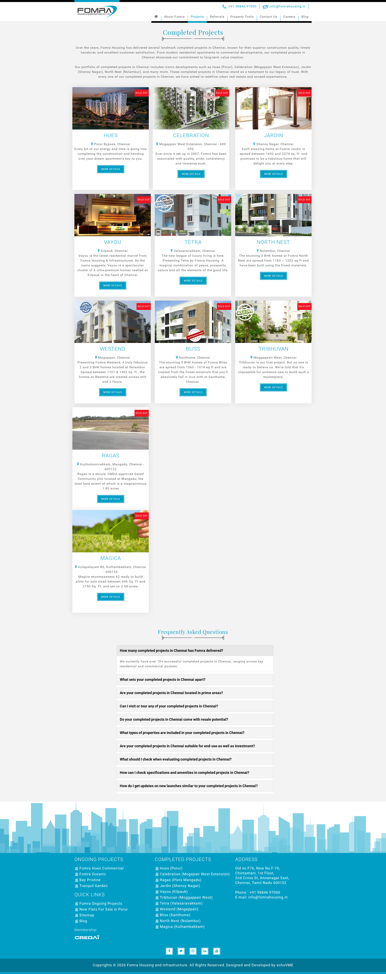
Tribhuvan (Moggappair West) (186, 897)
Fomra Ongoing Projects (100, 903)
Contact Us (268, 17)
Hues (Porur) (171, 868)
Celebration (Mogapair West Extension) (195, 874)
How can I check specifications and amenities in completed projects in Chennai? (184, 772)
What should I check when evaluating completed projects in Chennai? (176, 759)
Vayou (112, 242)
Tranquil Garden (93, 886)
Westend (112, 349)
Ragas (110, 455)
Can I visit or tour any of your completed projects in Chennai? (169, 706)
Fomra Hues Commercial (101, 868)
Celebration (191, 135)
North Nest (273, 242)
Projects (197, 17)
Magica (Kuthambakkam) (182, 926)
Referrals (217, 17)
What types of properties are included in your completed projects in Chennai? (182, 733)
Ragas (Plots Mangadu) (180, 880)
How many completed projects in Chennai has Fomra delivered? (171, 650)
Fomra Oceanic (92, 874)
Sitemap (86, 915)
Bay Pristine (90, 880)
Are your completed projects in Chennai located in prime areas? (171, 693)
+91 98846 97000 (242, 6)
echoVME (285, 965)
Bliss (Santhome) (175, 915)
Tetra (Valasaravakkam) (181, 903)
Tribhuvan (273, 349)
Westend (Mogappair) (179, 909)
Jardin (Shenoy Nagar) (180, 886)
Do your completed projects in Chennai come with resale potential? (174, 719)
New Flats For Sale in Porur (103, 909)
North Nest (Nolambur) (180, 921)
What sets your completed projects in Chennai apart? (162, 679)
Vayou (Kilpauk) (174, 891)
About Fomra (174, 17)
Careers (289, 17)
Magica (110, 558)
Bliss (193, 349)
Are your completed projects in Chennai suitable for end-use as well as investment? (187, 746)
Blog (305, 17)
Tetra (193, 242)
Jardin (273, 135)
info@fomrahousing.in (288, 6)
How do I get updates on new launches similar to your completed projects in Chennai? (189, 786)
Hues (111, 135)
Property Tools (242, 17)
